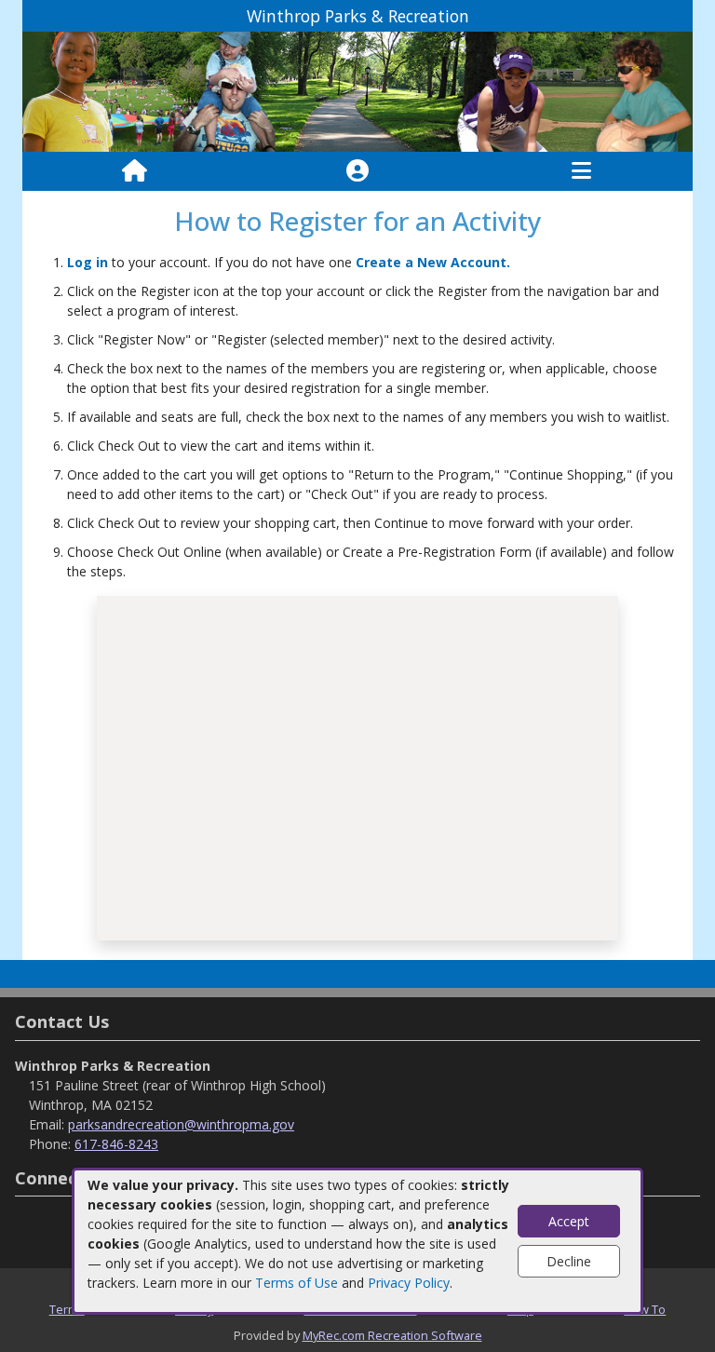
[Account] (357, 171)
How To (645, 1309)
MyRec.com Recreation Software (392, 1335)
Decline (568, 1261)
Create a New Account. (433, 262)
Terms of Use (296, 1282)
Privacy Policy (409, 1282)
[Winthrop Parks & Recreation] (357, 91)
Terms (67, 1309)
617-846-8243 (116, 1144)
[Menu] (581, 171)
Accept (568, 1221)
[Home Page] (134, 171)
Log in (87, 262)
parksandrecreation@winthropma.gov (181, 1124)
